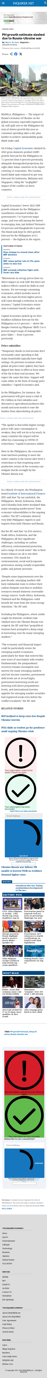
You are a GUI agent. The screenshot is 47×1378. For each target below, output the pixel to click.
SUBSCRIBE (39, 1163)
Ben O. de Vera (12, 42)
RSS (4, 1280)
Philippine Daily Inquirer (11, 48)
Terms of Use (13, 860)
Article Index (8, 1332)
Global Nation (8, 1260)
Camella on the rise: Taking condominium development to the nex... (29, 888)
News (4, 1233)
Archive (5, 1288)
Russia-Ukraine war (19, 1034)
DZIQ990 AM (7, 1360)
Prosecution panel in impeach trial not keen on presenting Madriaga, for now (34, 914)
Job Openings (8, 1299)
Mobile (5, 1277)
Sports (5, 1237)
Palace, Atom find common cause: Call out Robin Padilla (11, 991)
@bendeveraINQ (9, 44)
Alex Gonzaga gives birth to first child (33, 1011)
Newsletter (7, 1296)
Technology (7, 1248)
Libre (4, 1345)
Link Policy (7, 1324)
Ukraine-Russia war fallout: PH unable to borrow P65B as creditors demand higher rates (21, 870)
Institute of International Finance (26, 493)
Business (6, 1252)
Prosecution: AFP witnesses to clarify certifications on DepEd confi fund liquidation (33, 938)
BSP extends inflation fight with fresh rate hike (21, 271)
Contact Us (7, 1292)
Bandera (6, 1352)
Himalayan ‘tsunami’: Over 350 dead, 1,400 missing (33, 991)
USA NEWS (7, 1263)
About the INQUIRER (11, 1316)
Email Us (6, 1284)
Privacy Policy (26, 862)
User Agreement (9, 1320)
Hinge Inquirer (8, 1349)
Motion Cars (7, 1364)
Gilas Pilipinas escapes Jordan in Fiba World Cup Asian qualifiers (10, 961)
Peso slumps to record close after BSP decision (21, 253)
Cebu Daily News (9, 1356)
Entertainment (8, 1241)
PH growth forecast (19, 1031)
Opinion (5, 1256)
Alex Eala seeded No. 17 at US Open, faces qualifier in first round (12, 1013)
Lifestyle (6, 1244)
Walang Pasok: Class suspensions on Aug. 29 (34, 960)
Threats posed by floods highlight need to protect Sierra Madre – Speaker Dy (10, 938)
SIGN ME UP (23, 856)
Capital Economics (23, 148)
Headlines (7, 29)
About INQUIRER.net (11, 1313)
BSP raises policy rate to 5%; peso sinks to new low (21, 262)
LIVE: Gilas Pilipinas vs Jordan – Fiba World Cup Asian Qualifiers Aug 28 (12, 914)
